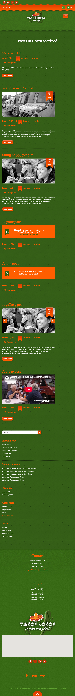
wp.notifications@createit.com (37, 570)
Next (52, 322)
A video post (11, 371)
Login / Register (6, 8)
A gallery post (13, 304)
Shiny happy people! (17, 154)
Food (4, 512)
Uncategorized (11, 62)
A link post (10, 263)
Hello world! (11, 53)
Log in (4, 527)
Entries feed (6, 530)
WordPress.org (7, 536)
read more (8, 75)
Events (4, 507)
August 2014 (6, 492)
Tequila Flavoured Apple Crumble (22, 471)
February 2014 (7, 495)
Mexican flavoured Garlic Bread (21, 474)
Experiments (6, 509)
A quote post (11, 221)
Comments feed (7, 533)
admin (36, 58)
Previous (5, 322)
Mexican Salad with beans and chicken (23, 468)
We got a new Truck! (17, 88)
